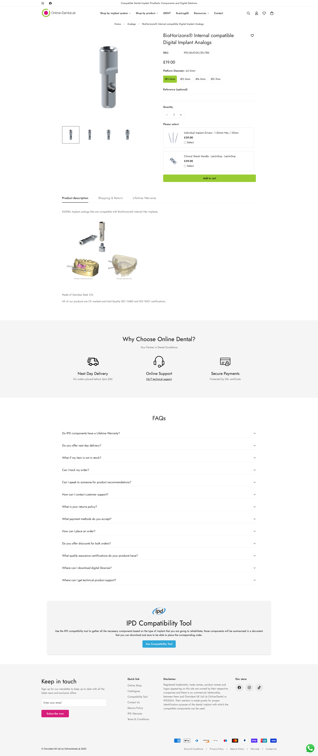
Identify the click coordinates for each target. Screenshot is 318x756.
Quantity (168, 107)
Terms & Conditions (138, 719)
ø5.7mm (215, 79)
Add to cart (209, 178)
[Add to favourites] (252, 35)
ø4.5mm (201, 79)
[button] (272, 13)
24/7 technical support (159, 379)
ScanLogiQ (182, 13)
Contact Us (134, 702)
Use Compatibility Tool (159, 644)
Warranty (255, 749)
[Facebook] (50, 3)
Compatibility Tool (138, 697)
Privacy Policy (217, 749)
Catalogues (134, 691)
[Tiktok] (259, 687)
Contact (218, 13)
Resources (200, 13)
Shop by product (145, 13)
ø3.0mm (170, 79)
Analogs (131, 24)
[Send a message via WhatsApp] (310, 748)
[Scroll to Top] (311, 738)
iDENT (167, 13)
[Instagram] (42, 3)
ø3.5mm (185, 79)
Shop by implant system (114, 13)
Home (117, 24)
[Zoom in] (148, 38)
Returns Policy (135, 708)
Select (190, 142)
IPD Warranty (135, 713)
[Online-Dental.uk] (58, 13)
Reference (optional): (175, 89)
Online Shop (135, 685)
